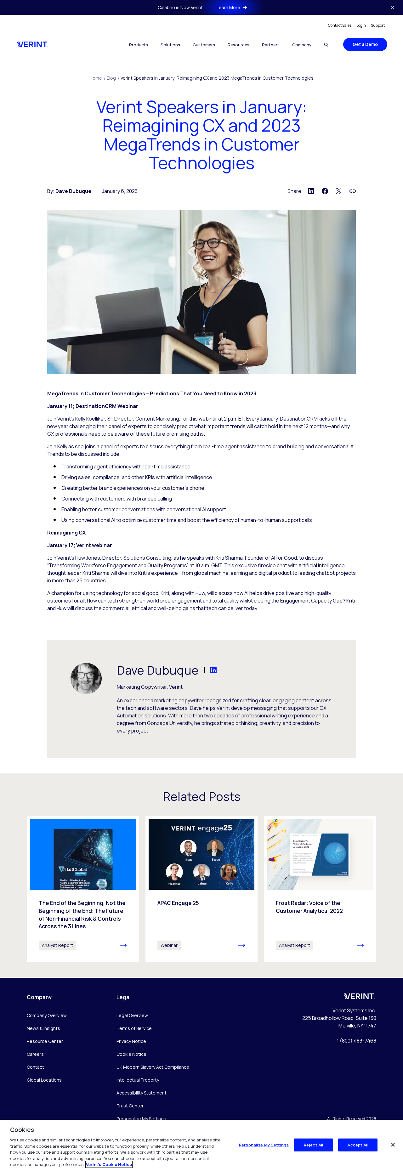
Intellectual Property (137, 1080)
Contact (35, 1067)
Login (361, 25)
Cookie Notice (131, 1054)
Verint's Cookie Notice (109, 1164)
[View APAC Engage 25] (201, 889)
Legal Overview (132, 1015)
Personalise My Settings (141, 1119)
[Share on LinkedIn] (311, 191)
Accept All (357, 1144)
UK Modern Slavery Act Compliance (152, 1067)
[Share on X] (339, 191)
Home (97, 78)
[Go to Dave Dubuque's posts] (86, 678)
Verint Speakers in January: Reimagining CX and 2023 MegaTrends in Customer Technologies (217, 78)
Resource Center (45, 1041)
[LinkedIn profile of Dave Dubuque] (207, 670)
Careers (35, 1054)
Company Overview (47, 1015)
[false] (393, 1144)
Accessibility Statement (141, 1093)
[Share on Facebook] (325, 191)
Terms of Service (134, 1028)
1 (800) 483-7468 (356, 1040)
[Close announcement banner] (392, 7)
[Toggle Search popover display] (326, 44)
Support (378, 25)
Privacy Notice (131, 1041)
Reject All (313, 1144)
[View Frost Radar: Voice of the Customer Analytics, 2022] (320, 889)
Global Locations (44, 1080)
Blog (113, 78)
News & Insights (43, 1028)
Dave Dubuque (73, 191)
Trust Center (130, 1106)
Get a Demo (365, 44)
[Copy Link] (352, 191)
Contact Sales (339, 25)
